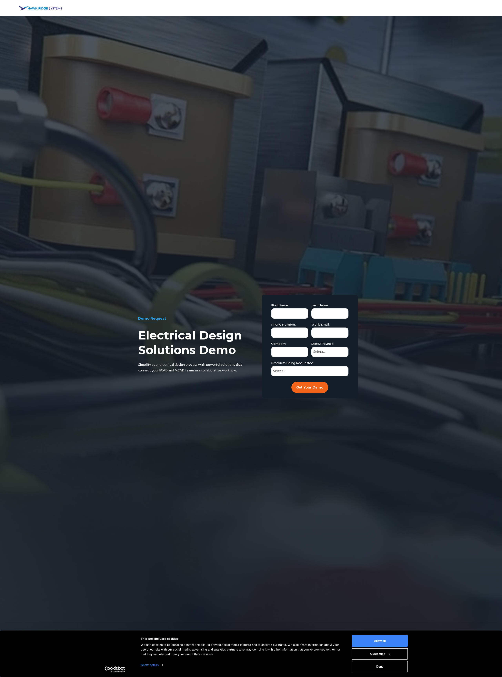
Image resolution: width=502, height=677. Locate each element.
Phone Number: (283, 324)
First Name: (280, 305)
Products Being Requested (292, 363)
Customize (377, 653)
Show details (150, 665)
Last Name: (319, 305)
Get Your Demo (309, 387)
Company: (278, 344)
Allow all (380, 640)
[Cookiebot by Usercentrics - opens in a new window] (115, 669)
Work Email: (320, 324)
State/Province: (322, 344)
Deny (379, 666)
